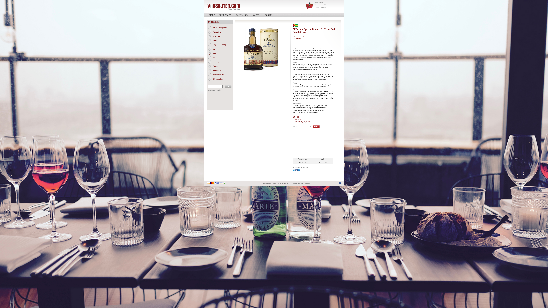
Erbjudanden (218, 79)
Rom (214, 53)
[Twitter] (294, 170)
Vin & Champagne (220, 28)
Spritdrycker (217, 62)
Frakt (316, 9)
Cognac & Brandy (219, 45)
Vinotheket (217, 32)
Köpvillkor (242, 15)
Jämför (323, 159)
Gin (214, 49)
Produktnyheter (218, 75)
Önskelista (302, 162)
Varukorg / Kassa (320, 7)
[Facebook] (296, 170)
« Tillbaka (238, 24)
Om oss (255, 15)
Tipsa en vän (302, 159)
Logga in (268, 15)
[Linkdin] (299, 170)
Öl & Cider (217, 36)
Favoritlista (323, 162)
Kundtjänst (225, 15)
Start (212, 15)
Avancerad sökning (214, 90)
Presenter (216, 66)
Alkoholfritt (217, 70)
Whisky (215, 40)
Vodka (215, 58)
